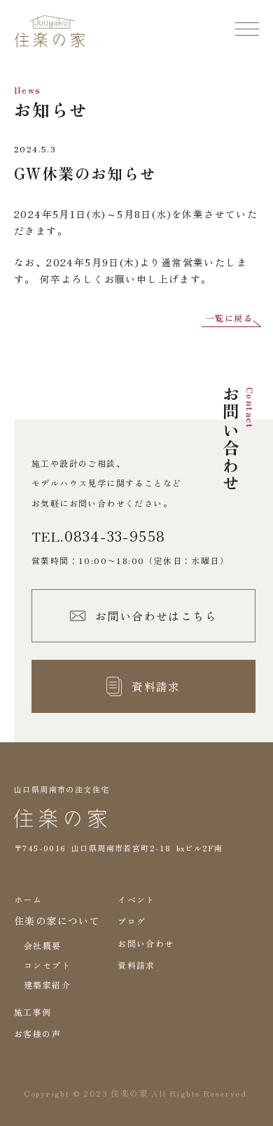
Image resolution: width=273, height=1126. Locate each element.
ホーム (28, 899)
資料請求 (136, 965)
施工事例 (33, 1012)
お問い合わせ (146, 943)
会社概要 (43, 945)
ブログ (132, 921)
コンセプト (47, 965)
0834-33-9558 (115, 536)
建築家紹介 (47, 984)
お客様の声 (37, 1033)
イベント (136, 899)
